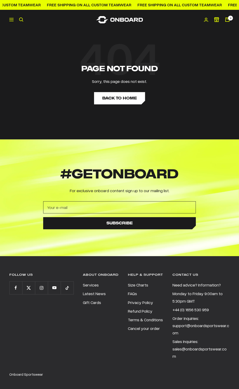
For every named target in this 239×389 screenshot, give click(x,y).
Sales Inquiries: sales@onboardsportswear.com (199, 348)
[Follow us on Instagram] (41, 287)
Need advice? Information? (196, 284)
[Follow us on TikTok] (67, 287)
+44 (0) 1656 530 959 (190, 309)
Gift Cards (92, 302)
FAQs (132, 293)
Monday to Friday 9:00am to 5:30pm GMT (197, 297)
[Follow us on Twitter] (28, 287)
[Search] (21, 20)
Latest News (94, 293)
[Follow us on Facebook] (15, 287)
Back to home (119, 98)
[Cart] (227, 20)
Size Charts (138, 284)
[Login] (206, 20)
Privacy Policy (140, 302)
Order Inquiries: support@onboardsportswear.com (200, 325)
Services (91, 284)
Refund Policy (140, 311)
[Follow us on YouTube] (54, 287)
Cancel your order (144, 328)
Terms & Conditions (145, 319)
